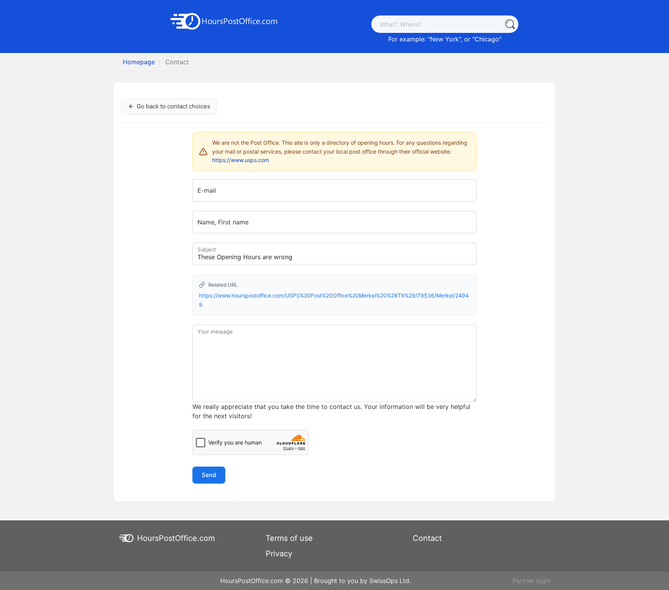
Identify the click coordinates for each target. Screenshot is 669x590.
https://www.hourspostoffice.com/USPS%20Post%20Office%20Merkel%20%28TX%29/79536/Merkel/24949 (334, 300)
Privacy (279, 553)
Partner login (532, 581)
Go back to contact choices (173, 106)
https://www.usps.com (240, 160)
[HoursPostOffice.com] (224, 20)
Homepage (139, 62)
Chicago (487, 39)
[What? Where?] (509, 24)
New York (444, 39)
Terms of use (289, 538)
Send (209, 475)
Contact (427, 538)
